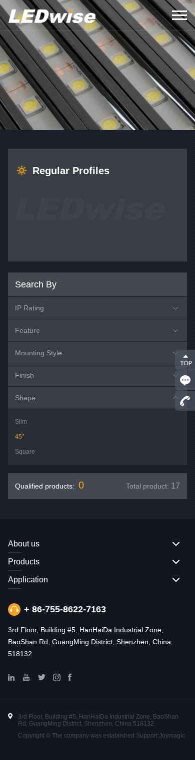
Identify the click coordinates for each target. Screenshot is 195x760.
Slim (21, 421)
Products (24, 561)
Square (25, 451)
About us (24, 543)
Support (147, 735)
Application (28, 579)
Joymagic (172, 735)
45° (19, 436)
